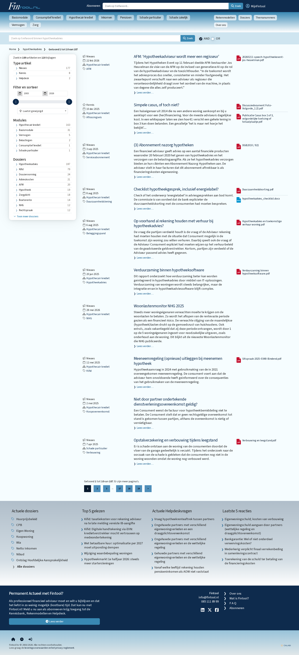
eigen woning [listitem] (25, 531)
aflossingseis (94, 117)
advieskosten (26, 179)
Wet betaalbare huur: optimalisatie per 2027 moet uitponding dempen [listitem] (113, 545)
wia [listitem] (18, 542)
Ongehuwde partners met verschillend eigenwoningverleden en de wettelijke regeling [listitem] (180, 543)
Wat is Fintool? (239, 598)
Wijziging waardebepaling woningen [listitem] (108, 553)
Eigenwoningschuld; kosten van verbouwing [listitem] (254, 519)
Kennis (22, 73)
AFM (21, 185)
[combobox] (42, 111)
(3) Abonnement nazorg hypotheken (164, 145)
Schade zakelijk (178, 17)
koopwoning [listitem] (24, 536)
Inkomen (106, 17)
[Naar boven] (22, 639)
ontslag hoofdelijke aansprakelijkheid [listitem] (42, 560)
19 (139, 488)
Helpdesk (24, 78)
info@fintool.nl (209, 597)
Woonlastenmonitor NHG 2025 (159, 306)
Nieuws (23, 68)
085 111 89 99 (210, 601)
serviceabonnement (98, 157)
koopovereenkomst (98, 412)
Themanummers (265, 18)
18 (129, 488)
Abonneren (93, 6)
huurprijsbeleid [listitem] (26, 519)
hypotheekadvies (32, 49)
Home (12, 49)
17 (120, 488)
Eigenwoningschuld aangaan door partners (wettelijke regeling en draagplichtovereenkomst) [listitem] (253, 529)
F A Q (232, 603)
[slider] (16, 102)
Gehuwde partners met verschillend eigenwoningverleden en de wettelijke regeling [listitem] (179, 557)
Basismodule (20, 17)
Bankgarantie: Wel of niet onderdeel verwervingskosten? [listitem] (249, 541)
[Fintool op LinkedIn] (202, 610)
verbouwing (93, 452)
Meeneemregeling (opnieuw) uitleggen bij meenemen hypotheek (178, 361)
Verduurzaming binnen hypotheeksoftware (169, 270)
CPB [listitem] (19, 525)
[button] (255, 6)
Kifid (21, 169)
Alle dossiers (25, 566)
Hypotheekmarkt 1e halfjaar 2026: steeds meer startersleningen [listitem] (111, 561)
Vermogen (18, 25)
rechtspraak (26, 210)
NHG (21, 205)
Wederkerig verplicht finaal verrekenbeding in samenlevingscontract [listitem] (254, 551)
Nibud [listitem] (20, 554)
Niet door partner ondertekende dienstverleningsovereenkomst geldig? (165, 401)
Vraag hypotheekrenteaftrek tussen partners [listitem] (184, 519)
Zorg (35, 25)
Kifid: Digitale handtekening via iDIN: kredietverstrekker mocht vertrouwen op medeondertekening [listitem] (112, 533)
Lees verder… (145, 93)
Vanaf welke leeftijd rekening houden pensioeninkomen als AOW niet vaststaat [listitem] (181, 569)
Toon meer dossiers (27, 216)
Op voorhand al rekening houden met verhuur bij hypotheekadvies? (173, 223)
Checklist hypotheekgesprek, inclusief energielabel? (176, 189)
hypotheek (25, 190)
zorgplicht (24, 195)
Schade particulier (150, 17)
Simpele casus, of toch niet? (156, 105)
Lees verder (56, 621)
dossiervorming (28, 174)
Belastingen (25, 140)
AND (207, 38)
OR (218, 38)
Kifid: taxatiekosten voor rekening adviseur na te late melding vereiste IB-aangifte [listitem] (112, 521)
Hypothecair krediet (81, 17)
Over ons (221, 25)
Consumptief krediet (48, 17)
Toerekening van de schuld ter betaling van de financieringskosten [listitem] (254, 561)
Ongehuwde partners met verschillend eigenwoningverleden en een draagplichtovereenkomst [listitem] (180, 529)
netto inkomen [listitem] (26, 548)
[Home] (13, 639)
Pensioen (125, 17)
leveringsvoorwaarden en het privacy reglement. (50, 648)
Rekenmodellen (225, 18)
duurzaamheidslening (99, 201)
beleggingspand (96, 233)
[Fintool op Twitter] (209, 610)
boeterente (25, 200)
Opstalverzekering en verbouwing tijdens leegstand (176, 440)
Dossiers (245, 18)
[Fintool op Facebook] (217, 610)
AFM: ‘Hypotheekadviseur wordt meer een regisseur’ (176, 57)
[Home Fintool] (25, 5)
